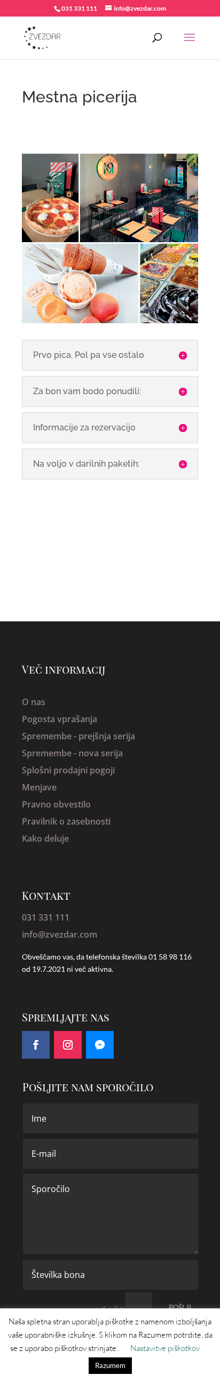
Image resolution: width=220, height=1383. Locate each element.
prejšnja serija (106, 736)
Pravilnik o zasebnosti (66, 821)
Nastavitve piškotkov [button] (165, 1348)
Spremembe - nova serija (72, 753)
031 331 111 (45, 917)
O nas (33, 702)
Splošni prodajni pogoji (68, 770)
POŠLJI (180, 1307)
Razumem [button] (110, 1365)
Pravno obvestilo (56, 804)
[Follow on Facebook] (36, 1045)
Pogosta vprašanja (59, 719)
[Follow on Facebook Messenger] (100, 1045)
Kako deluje (45, 838)
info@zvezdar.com (59, 934)
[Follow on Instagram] (68, 1045)
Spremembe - (50, 736)
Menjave (39, 787)
